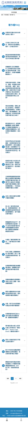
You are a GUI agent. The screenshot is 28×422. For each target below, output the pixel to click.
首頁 (2, 14)
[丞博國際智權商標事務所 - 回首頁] (12, 2)
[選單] (25, 2)
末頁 (20, 378)
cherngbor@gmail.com (16, 413)
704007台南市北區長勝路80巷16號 (16, 415)
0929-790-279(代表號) (16, 411)
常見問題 (6, 14)
